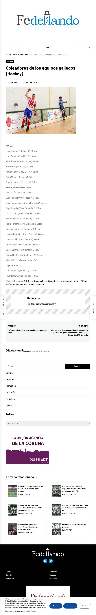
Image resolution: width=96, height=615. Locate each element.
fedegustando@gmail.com (43, 304)
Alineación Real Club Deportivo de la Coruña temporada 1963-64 (75, 507)
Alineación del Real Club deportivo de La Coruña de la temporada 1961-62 (74, 488)
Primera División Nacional (32, 284)
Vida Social (11, 405)
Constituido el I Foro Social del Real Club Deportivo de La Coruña (30, 488)
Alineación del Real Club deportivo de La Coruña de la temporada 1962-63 (30, 507)
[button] (48, 47)
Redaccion (15, 82)
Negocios (10, 399)
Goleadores (53, 281)
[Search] (89, 47)
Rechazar (70, 606)
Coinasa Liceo (40, 281)
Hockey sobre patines (70, 281)
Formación (11, 386)
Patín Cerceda (12, 284)
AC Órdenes (27, 281)
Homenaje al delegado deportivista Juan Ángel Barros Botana (28, 526)
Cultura (9, 373)
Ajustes (33, 611)
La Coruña (10, 392)
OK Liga (84, 281)
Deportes (10, 61)
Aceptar (56, 606)
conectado (25, 351)
